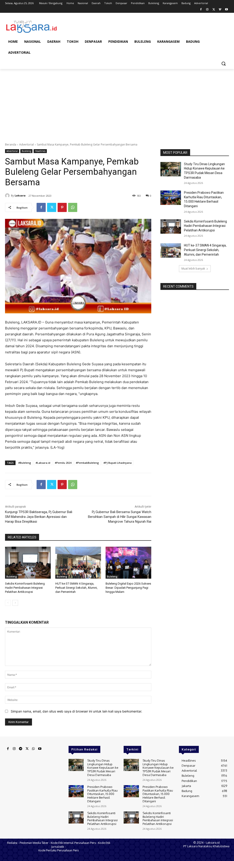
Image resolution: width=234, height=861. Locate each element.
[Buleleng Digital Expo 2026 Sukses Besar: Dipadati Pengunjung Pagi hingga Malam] (128, 563)
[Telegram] (20, 749)
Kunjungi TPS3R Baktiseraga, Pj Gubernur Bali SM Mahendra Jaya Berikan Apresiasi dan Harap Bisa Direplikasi (38, 517)
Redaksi (12, 843)
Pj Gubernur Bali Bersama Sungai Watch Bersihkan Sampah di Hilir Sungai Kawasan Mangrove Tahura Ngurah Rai (119, 517)
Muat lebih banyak (193, 268)
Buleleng (26, 151)
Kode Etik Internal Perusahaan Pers (73, 843)
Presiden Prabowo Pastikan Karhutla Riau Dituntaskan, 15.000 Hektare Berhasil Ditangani (102, 794)
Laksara (20, 195)
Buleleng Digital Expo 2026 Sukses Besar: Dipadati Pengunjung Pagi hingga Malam (128, 587)
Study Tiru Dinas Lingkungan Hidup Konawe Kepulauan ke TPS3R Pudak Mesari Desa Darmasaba (102, 767)
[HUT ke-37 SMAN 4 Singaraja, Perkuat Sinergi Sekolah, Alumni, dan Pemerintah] (78, 563)
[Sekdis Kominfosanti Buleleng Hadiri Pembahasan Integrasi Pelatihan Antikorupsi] (28, 563)
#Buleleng (24, 462)
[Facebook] (201, 9)
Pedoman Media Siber (34, 843)
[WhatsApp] (72, 207)
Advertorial (26, 144)
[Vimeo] (220, 9)
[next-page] (15, 603)
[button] (223, 63)
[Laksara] (8, 195)
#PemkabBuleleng (87, 462)
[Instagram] (207, 9)
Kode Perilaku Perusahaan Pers (58, 850)
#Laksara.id (43, 462)
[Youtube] (226, 9)
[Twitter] (213, 9)
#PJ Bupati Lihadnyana (118, 462)
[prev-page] (8, 603)
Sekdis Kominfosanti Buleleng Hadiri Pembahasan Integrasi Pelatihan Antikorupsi (25, 587)
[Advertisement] (117, 103)
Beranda (10, 144)
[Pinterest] (62, 207)
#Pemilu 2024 (63, 462)
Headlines (40, 151)
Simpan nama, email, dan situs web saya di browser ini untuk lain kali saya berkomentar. (76, 711)
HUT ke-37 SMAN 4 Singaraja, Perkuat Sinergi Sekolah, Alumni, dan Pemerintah (76, 587)
